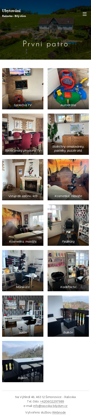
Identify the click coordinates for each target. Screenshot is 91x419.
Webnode (59, 412)
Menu (84, 14)
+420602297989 (52, 401)
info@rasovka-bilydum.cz (50, 406)
